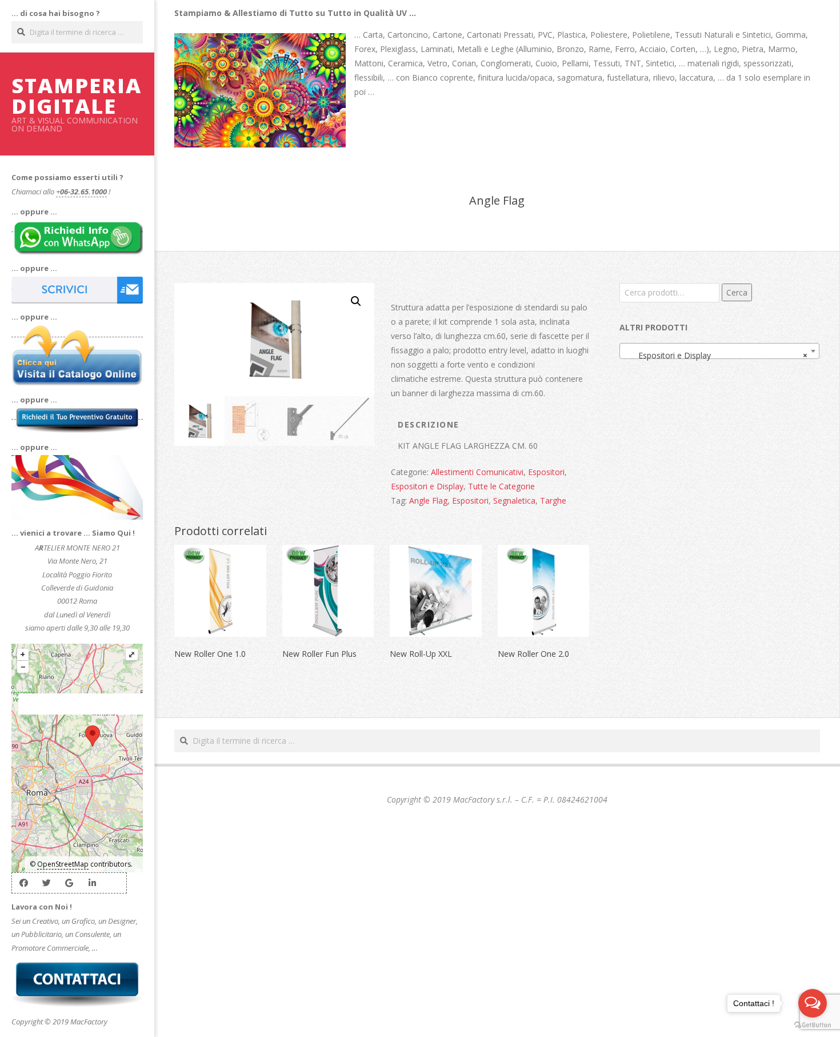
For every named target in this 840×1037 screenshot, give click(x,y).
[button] (356, 301)
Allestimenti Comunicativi (477, 471)
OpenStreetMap (63, 864)
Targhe (553, 500)
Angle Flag (428, 500)
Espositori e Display (427, 486)
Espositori (546, 471)
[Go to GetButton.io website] (812, 1025)
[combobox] (719, 351)
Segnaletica (514, 500)
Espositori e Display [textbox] (716, 355)
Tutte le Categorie (501, 486)
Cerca (736, 292)
